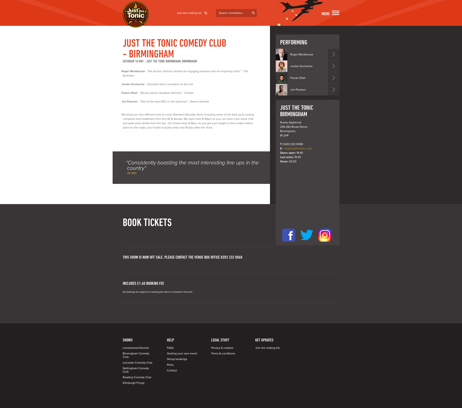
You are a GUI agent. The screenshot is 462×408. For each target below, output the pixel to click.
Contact (172, 370)
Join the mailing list (189, 13)
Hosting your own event (182, 353)
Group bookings (177, 359)
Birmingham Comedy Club (136, 355)
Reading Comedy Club (137, 377)
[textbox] (236, 13)
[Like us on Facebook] (288, 243)
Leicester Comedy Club (137, 363)
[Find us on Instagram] (325, 243)
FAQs (170, 348)
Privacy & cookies (222, 348)
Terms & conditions (223, 353)
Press (170, 365)
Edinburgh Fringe (134, 383)
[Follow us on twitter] (306, 243)
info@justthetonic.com (298, 148)
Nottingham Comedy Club (136, 370)
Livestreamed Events (136, 348)
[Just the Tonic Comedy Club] (136, 22)
